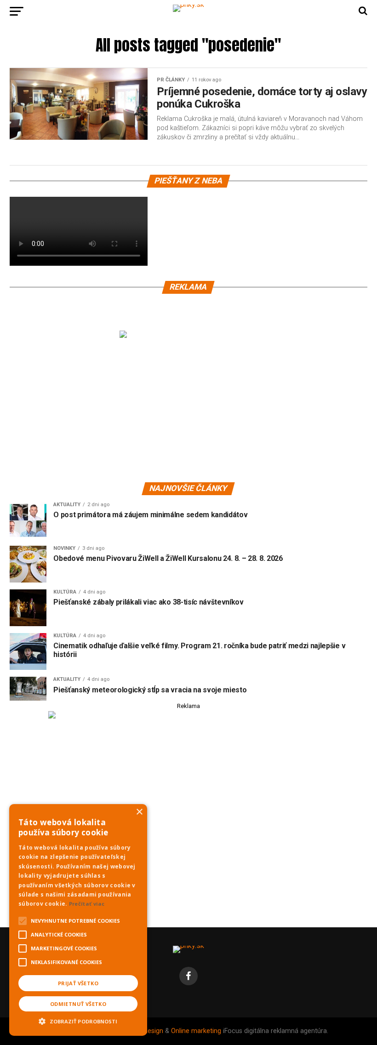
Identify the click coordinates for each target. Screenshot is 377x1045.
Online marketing (196, 1031)
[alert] (78, 920)
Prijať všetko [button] (78, 983)
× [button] (139, 812)
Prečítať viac (87, 903)
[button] (78, 1020)
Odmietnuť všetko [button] (78, 1003)
